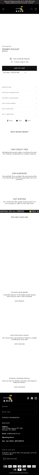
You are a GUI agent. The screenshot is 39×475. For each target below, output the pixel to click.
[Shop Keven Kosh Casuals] (19, 319)
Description (6, 87)
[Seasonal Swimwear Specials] (19, 362)
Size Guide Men (8, 109)
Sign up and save (8, 449)
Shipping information (10, 92)
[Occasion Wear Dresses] (19, 276)
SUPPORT (5, 406)
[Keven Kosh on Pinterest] (32, 398)
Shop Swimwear (19, 387)
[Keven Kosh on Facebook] (28, 398)
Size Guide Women (9, 103)
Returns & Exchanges (10, 98)
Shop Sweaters (19, 344)
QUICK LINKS (6, 412)
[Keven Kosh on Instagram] (36, 398)
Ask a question (8, 114)
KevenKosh (7, 46)
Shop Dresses (19, 301)
